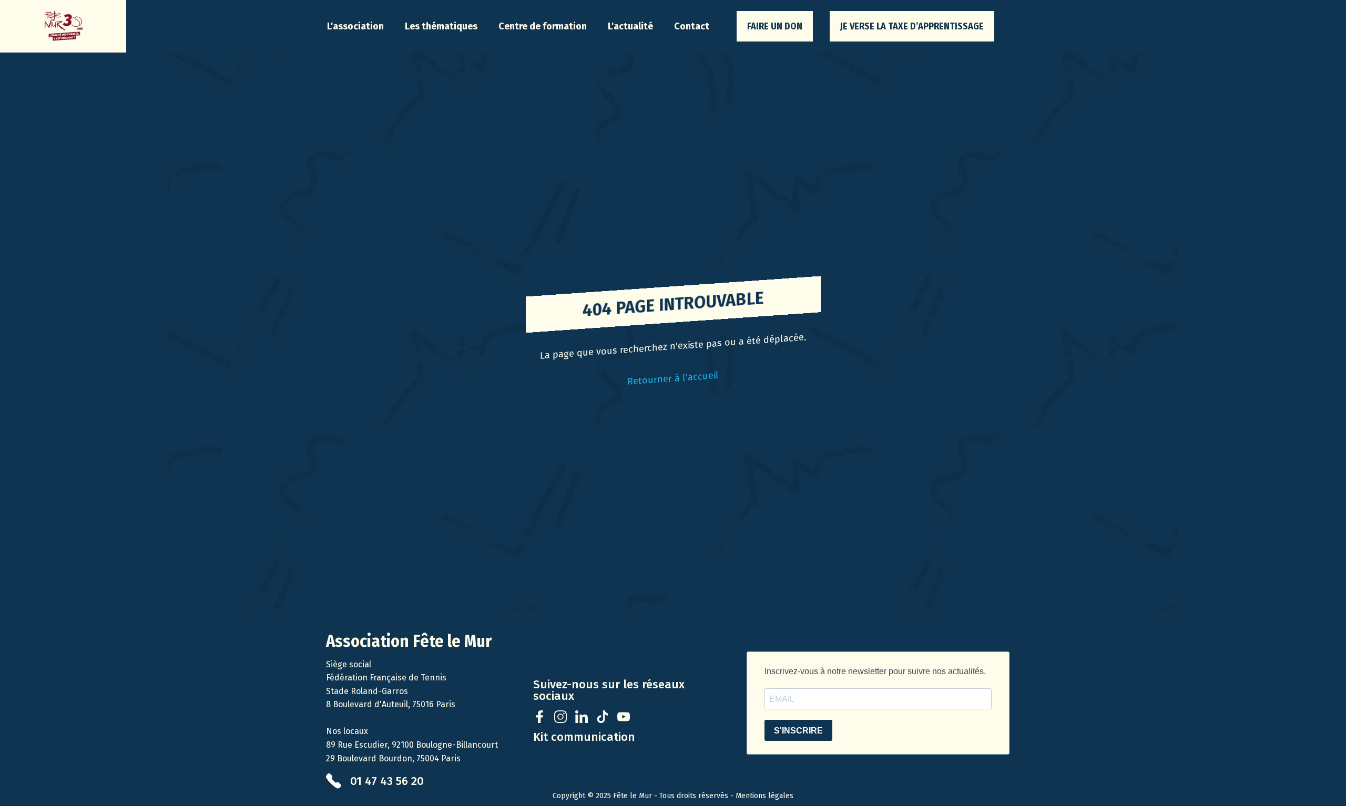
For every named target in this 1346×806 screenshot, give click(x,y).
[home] (63, 26)
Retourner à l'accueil (673, 378)
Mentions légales (764, 795)
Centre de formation (542, 26)
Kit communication (584, 737)
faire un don (774, 26)
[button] (355, 26)
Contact (691, 26)
